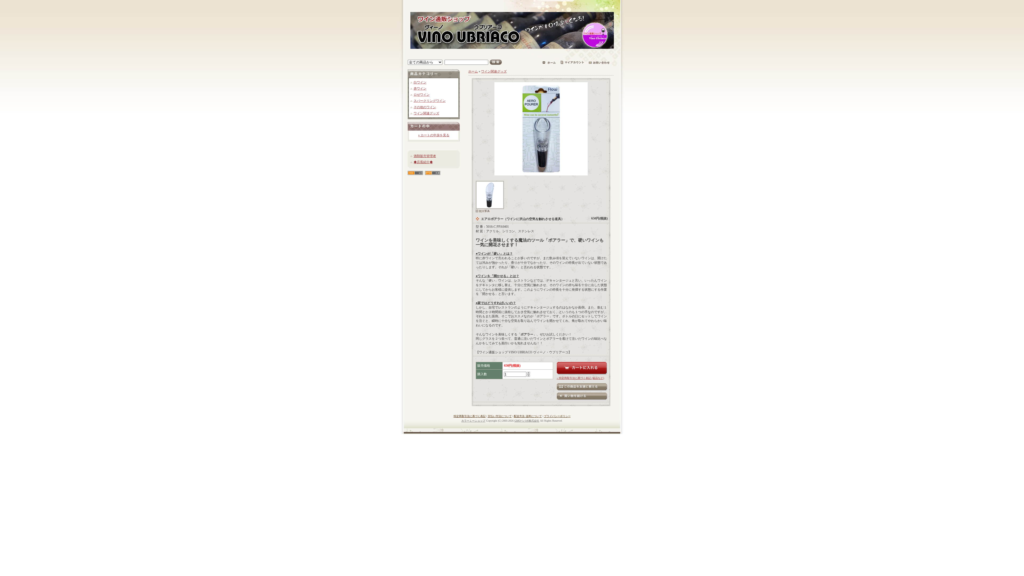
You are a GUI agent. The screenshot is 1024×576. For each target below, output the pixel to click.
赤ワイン (420, 88)
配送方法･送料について (528, 416)
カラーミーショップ (473, 420)
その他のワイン (425, 107)
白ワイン (420, 82)
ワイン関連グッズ (426, 113)
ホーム (473, 71)
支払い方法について (500, 416)
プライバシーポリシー (557, 416)
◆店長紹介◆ (423, 162)
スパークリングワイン (430, 101)
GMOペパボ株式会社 (526, 420)
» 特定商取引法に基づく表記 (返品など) (580, 378)
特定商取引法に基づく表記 (470, 416)
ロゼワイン (422, 95)
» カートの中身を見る (433, 135)
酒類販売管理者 (425, 156)
